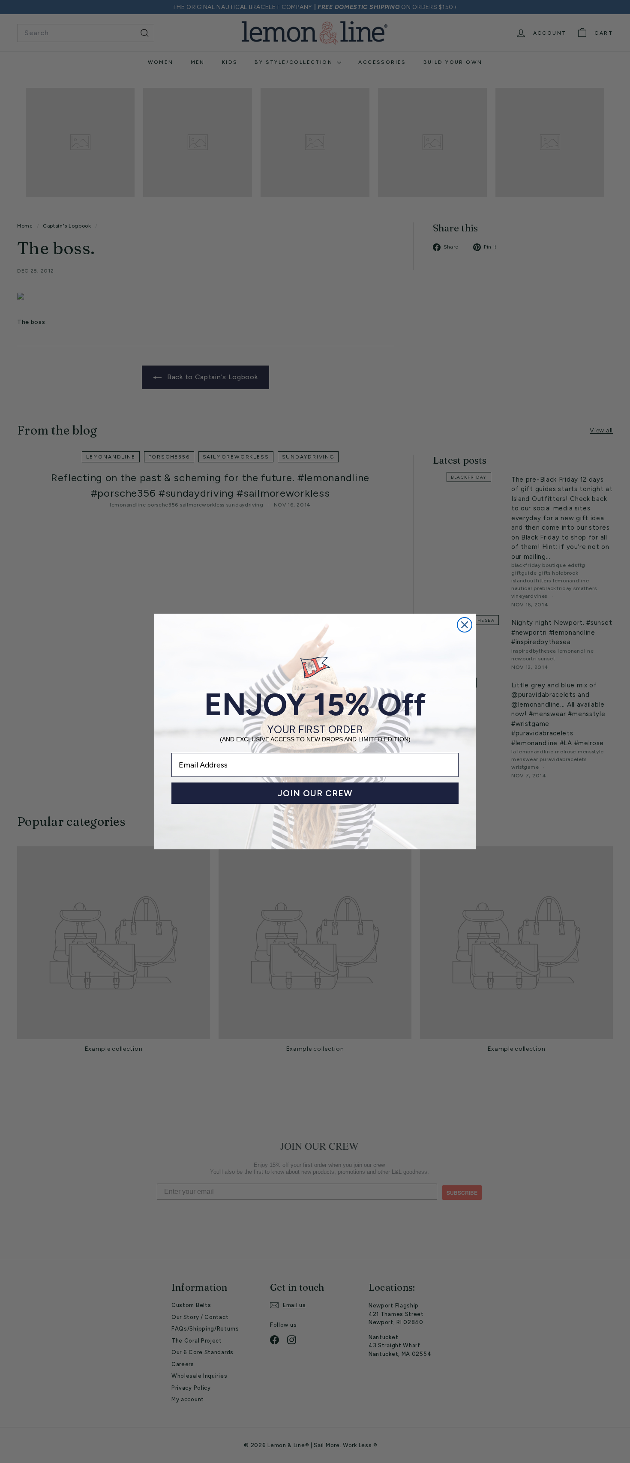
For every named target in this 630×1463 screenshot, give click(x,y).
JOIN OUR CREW (315, 793)
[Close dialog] (464, 625)
